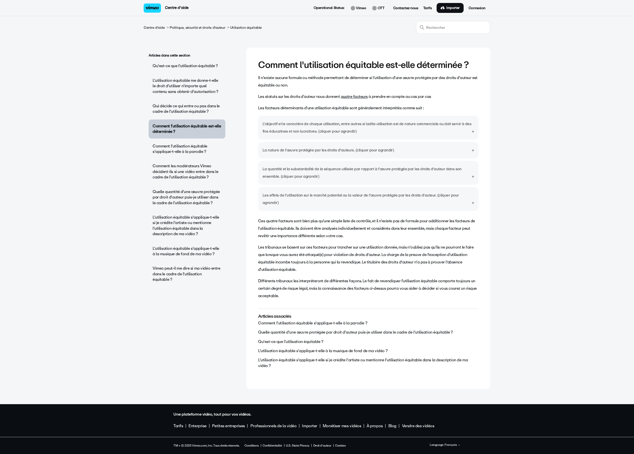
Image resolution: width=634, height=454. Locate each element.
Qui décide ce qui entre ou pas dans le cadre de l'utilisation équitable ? (186, 109)
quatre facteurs (354, 96)
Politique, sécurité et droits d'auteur (197, 27)
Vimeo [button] (360, 8)
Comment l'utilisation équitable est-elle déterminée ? (187, 129)
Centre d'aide (177, 7)
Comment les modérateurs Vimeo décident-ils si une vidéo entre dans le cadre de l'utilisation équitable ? (185, 171)
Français (451, 445)
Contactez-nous (405, 8)
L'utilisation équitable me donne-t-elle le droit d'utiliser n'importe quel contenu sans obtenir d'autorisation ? (185, 86)
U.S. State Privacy (297, 445)
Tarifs (427, 8)
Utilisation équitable (246, 27)
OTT (380, 8)
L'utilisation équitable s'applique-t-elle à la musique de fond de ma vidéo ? (186, 251)
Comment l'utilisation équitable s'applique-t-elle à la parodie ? (180, 149)
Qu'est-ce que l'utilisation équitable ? (185, 65)
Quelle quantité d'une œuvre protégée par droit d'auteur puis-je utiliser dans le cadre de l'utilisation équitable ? (186, 197)
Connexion (477, 8)
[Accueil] (152, 8)
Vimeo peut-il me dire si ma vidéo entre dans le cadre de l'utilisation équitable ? (186, 274)
